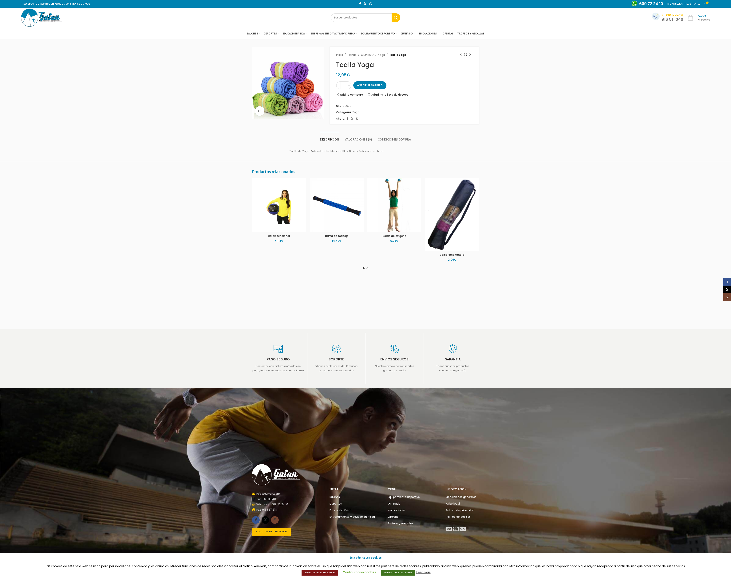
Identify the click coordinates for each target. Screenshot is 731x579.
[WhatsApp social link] (370, 4)
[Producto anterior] (461, 55)
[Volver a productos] (465, 55)
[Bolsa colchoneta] (452, 214)
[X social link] (365, 4)
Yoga (381, 55)
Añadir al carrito (370, 85)
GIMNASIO (367, 55)
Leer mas (423, 572)
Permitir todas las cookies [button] (398, 572)
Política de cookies (458, 517)
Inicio (339, 55)
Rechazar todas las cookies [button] (320, 572)
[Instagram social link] (275, 520)
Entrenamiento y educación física (352, 517)
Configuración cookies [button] (359, 572)
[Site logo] (41, 17)
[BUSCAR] (396, 17)
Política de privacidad (460, 510)
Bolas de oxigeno (394, 236)
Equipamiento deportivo (404, 497)
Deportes (336, 504)
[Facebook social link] (360, 4)
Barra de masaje (336, 236)
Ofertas (393, 517)
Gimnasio (394, 504)
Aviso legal (453, 504)
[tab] (329, 137)
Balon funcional (279, 236)
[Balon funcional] (279, 205)
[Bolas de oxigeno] (394, 205)
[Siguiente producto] (470, 55)
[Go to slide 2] (367, 268)
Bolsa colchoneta (452, 255)
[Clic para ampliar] (259, 111)
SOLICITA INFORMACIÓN (271, 531)
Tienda (352, 55)
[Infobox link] (278, 358)
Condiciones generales (461, 497)
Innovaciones (396, 510)
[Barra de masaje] (337, 205)
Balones (335, 497)
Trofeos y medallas (400, 523)
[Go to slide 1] (364, 268)
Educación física (340, 510)
